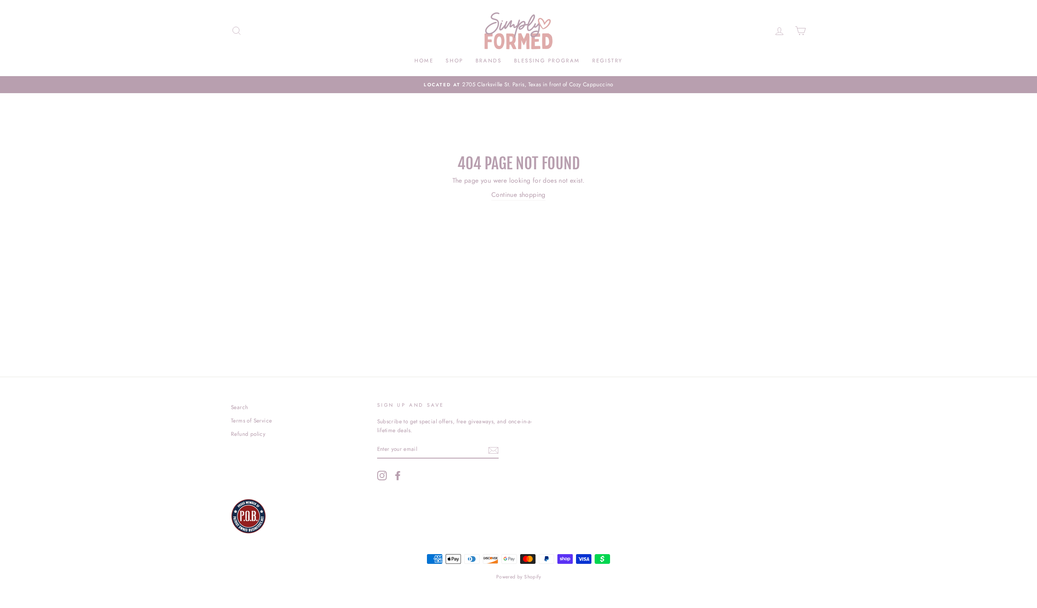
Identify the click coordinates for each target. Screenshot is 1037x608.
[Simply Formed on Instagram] (382, 475)
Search (239, 407)
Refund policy (248, 434)
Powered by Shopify (518, 576)
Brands (489, 60)
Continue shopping (518, 194)
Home (423, 60)
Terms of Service (251, 420)
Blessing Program (547, 60)
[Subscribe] (493, 449)
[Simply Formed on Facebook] (398, 475)
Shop (454, 60)
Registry (607, 60)
